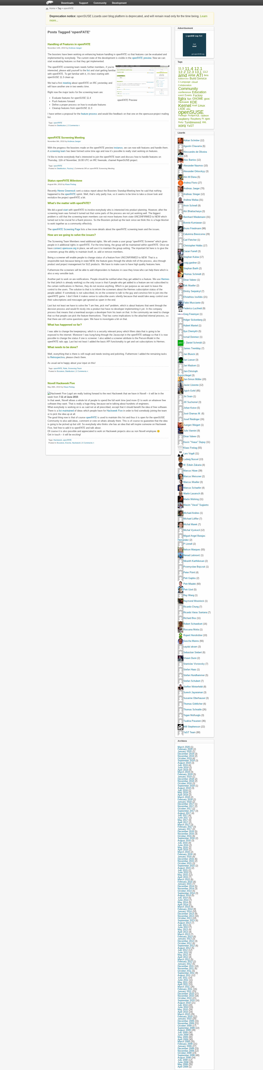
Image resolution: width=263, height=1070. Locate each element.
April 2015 (183, 877)
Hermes (165, 279)
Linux (201, 105)
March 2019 (184, 772)
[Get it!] (194, 34)
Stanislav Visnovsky (194, 663)
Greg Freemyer (191, 314)
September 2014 (186, 893)
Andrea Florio (190, 183)
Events (68, 443)
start (65, 210)
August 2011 (184, 975)
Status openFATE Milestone (65, 180)
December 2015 (186, 859)
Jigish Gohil (189, 390)
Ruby (180, 122)
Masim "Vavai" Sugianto (195, 505)
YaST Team (189, 732)
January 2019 (185, 776)
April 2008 (183, 1066)
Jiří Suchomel (190, 402)
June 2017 (183, 817)
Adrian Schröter (191, 140)
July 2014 (183, 897)
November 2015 (186, 861)
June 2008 (183, 1062)
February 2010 (185, 1016)
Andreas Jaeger (75, 48)
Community (100, 3)
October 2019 (185, 758)
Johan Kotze (189, 407)
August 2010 (184, 1002)
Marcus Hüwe (190, 470)
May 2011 (183, 982)
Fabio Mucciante (192, 303)
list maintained (66, 410)
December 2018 (186, 779)
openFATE (69, 8)
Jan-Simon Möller (192, 379)
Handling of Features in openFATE (69, 44)
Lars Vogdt (188, 453)
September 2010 (186, 1000)
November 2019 (186, 756)
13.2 (205, 72)
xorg (182, 126)
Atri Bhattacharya (192, 211)
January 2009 (185, 1046)
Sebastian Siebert (192, 652)
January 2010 (185, 1018)
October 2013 (185, 918)
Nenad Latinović (191, 555)
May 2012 (183, 954)
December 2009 (186, 1021)
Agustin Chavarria (192, 146)
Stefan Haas (189, 669)
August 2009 (184, 1030)
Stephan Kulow (191, 257)
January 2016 (185, 856)
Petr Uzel (188, 589)
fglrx (182, 99)
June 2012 (183, 952)
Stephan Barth (190, 268)
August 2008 (184, 1057)
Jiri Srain (188, 396)
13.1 (198, 72)
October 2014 (185, 891)
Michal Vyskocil (191, 530)
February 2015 (185, 881)
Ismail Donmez (191, 337)
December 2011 (186, 966)
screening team (58, 151)
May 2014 (183, 902)
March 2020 (184, 747)
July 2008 (183, 1060)
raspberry (183, 119)
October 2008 (185, 1053)
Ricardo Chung (191, 606)
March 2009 (184, 1041)
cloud (195, 82)
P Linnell (187, 543)
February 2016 (185, 854)
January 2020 (185, 751)
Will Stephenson (191, 726)
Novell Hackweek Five (61, 383)
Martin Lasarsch (191, 493)
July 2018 (183, 790)
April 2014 (183, 904)
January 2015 (185, 884)
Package (182, 115)
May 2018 (183, 792)
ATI (199, 75)
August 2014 (184, 895)
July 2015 (183, 870)
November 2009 (186, 1023)
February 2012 (185, 961)
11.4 (189, 68)
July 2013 (183, 925)
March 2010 (184, 1014)
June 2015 (183, 872)
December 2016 (186, 831)
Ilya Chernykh (190, 331)
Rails (65, 368)
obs (188, 109)
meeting (67, 83)
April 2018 (183, 794)
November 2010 (186, 995)
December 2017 (186, 804)
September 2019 (186, 760)
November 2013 (186, 916)
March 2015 (184, 879)
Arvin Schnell (190, 205)
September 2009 (186, 1028)
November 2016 (186, 833)
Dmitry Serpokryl (192, 291)
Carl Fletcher (190, 240)
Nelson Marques (191, 549)
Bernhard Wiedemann (194, 217)
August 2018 (184, 788)
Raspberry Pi (197, 119)
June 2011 (183, 980)
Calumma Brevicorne (194, 234)
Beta (206, 75)
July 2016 (183, 843)
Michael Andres (191, 513)
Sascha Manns (191, 641)
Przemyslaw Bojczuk (194, 566)
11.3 (181, 68)
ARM (191, 75)
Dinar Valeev (189, 280)
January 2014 (185, 911)
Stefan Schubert (191, 681)
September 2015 (186, 865)
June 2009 (183, 1034)
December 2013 (186, 913)
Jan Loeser (189, 360)
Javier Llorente (191, 385)
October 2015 (185, 863)
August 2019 (184, 763)
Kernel (184, 105)
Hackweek (57, 440)
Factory (70, 168)
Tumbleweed (192, 122)
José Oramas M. (192, 413)
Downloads (67, 3)
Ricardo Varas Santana (195, 612)
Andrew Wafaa (190, 200)
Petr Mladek (189, 583)
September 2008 (186, 1055)
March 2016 (184, 852)
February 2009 (185, 1044)
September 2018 (186, 785)
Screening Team (75, 368)
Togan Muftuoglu (192, 715)
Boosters (60, 371)
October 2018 (185, 783)
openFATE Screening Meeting (66, 137)
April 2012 (183, 957)
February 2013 (185, 936)
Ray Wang (188, 595)
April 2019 (183, 769)
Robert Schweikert (192, 623)
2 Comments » (74, 125)
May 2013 (183, 929)
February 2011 (185, 989)
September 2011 (186, 973)
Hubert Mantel (190, 325)
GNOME (197, 99)
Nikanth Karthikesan (193, 561)
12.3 (190, 72)
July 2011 (182, 977)
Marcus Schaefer (192, 487)
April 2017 (183, 822)
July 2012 (183, 950)
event (181, 95)
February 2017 (185, 826)
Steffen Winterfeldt (193, 686)
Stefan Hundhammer (194, 675)
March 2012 (184, 959)
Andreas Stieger (191, 194)
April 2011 (183, 984)
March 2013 (184, 934)
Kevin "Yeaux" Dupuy (194, 442)
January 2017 (185, 829)
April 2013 (183, 932)
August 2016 (184, 840)
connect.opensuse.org (64, 248)
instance (118, 147)
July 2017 (183, 815)
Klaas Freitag (70, 184)
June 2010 (183, 1007)
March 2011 (184, 986)
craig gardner (190, 263)
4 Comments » (88, 443)
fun (189, 99)
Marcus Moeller (191, 482)
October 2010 (185, 998)
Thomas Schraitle (192, 709)
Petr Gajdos (189, 578)
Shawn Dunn (189, 658)
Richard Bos (189, 618)
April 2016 (183, 849)
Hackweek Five (115, 410)
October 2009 (185, 1025)
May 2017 (183, 820)
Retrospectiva (57, 357)
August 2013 (184, 922)
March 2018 (184, 797)
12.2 (182, 72)
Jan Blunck (189, 354)
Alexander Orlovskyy (194, 171)
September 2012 (186, 945)
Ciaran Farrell (190, 251)
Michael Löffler (191, 518)
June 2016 (183, 845)
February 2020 (185, 749)
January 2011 (184, 991)
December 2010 (186, 993)
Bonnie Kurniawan (192, 223)
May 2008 (183, 1064)
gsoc (207, 99)
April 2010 (183, 1012)
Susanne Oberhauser (194, 698)
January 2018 (185, 801)
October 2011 (184, 970)
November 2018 (186, 781)
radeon (205, 115)
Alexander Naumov (193, 165)
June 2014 (183, 900)
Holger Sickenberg (192, 320)
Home (52, 8)
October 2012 (185, 943)
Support (83, 3)
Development (119, 3)
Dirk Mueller (189, 285)
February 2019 (185, 774)
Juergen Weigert (191, 425)
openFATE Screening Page (66, 229)
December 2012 (186, 941)
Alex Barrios (189, 160)
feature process (89, 113)
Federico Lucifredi (192, 308)
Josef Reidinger (191, 419)
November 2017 (186, 806)
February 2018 (185, 799)
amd (182, 75)
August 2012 (184, 948)
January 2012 (185, 964)
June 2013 (183, 927)
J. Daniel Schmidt (192, 342)
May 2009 (183, 1037)
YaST (190, 126)
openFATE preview (141, 58)
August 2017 (184, 813)
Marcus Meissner (192, 476)
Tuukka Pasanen (192, 721)
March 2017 (184, 824)
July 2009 (183, 1032)
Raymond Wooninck (193, 601)
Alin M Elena (190, 177)
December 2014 (186, 886)
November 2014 (186, 888)
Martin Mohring (191, 499)
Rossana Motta (191, 629)
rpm (207, 119)
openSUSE (191, 112)
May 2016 (183, 847)
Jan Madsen (189, 365)
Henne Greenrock (66, 190)
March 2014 (184, 906)
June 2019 (183, 767)
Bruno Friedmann (192, 228)
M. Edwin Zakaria (192, 465)
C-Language (184, 82)
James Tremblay (192, 348)
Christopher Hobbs (193, 245)
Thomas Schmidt (192, 274)
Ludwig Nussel (190, 459)
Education (199, 92)
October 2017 (185, 808)
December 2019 (186, 753)
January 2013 (185, 938)
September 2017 (186, 811)
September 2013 (186, 920)
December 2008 (186, 1048)
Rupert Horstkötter (192, 635)
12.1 (198, 68)
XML (204, 122)
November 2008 (186, 1050)
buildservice (183, 78)
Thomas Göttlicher (193, 703)
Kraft (194, 105)
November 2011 (186, 968)
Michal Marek (190, 524)
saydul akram (190, 646)
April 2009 (183, 1039)
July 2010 (183, 1005)
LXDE (181, 109)
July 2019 (183, 765)
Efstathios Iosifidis (193, 297)
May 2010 (183, 1009)
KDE (193, 102)
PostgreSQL (194, 115)
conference (184, 92)
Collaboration (184, 85)
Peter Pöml (189, 572)
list (88, 70)
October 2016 (185, 836)
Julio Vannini (189, 430)
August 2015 (184, 868)
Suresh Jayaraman (193, 692)
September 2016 (186, 838)
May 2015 (183, 874)
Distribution (61, 125)
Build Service (198, 78)
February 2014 (185, 909)
